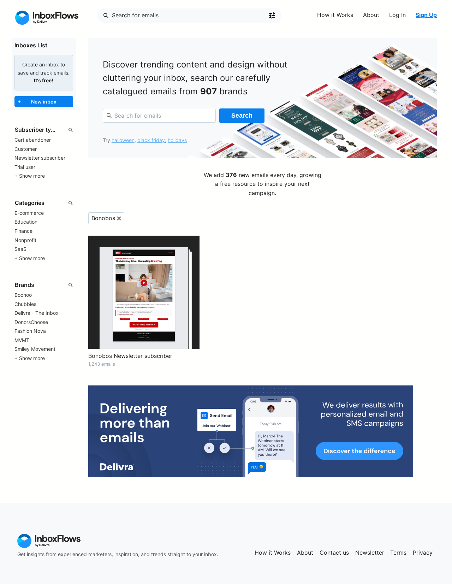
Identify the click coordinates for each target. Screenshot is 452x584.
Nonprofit (25, 240)
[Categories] (43, 203)
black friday (151, 140)
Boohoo (23, 295)
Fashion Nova (30, 331)
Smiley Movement (34, 349)
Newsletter (369, 552)
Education (25, 222)
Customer (25, 149)
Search (241, 115)
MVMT (21, 340)
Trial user (24, 167)
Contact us (334, 552)
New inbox (37, 101)
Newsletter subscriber (39, 158)
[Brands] (43, 285)
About (371, 14)
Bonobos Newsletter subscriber (130, 355)
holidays (177, 140)
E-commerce (29, 213)
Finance (23, 231)
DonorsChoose (31, 322)
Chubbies (25, 304)
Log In (397, 14)
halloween (123, 140)
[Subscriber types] (43, 130)
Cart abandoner (32, 140)
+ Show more (29, 176)
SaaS (20, 249)
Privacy (423, 552)
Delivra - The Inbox (36, 313)
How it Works (335, 14)
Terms (398, 552)
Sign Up (426, 14)
